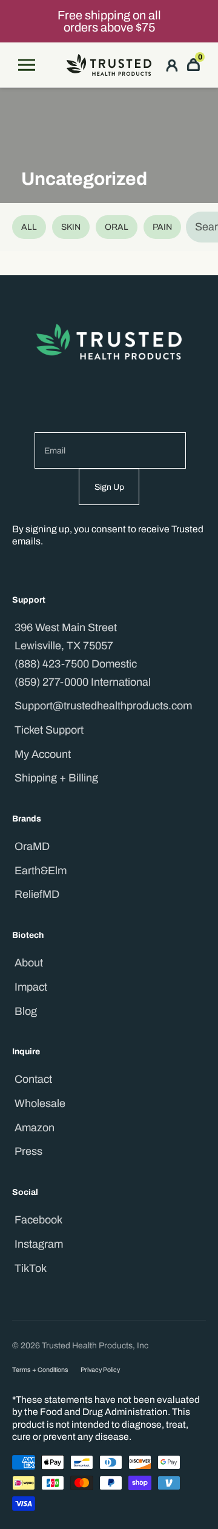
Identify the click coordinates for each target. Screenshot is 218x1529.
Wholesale (40, 1103)
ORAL (116, 227)
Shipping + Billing (56, 778)
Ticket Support (49, 730)
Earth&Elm (41, 871)
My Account (43, 754)
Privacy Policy (100, 1370)
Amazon (34, 1128)
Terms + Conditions (40, 1370)
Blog (26, 1011)
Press (28, 1151)
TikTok (31, 1268)
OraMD (32, 846)
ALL (29, 227)
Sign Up (109, 487)
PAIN (162, 227)
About (29, 963)
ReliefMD (37, 894)
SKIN (71, 227)
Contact (33, 1079)
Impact (31, 987)
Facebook (38, 1220)
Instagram (39, 1244)
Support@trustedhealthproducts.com (103, 706)
